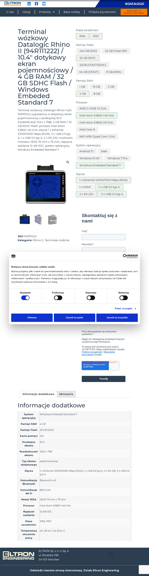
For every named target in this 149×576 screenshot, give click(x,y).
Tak (42, 435)
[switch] (58, 297)
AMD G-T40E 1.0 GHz (92, 108)
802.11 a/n (45, 489)
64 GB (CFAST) (89, 72)
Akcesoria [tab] (66, 394)
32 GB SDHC (47, 429)
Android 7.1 (86, 151)
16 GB (96, 86)
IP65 (42, 521)
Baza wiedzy (72, 12)
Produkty (45, 12)
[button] (67, 162)
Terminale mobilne (56, 240)
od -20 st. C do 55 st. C (52, 530)
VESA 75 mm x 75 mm (53, 499)
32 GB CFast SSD (116, 51)
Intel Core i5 (87, 129)
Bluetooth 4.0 (48, 480)
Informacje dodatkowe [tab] (38, 394)
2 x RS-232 (110, 470)
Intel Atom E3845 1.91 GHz (96, 122)
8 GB (97, 93)
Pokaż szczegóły (123, 308)
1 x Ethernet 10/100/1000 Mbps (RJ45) (61, 470)
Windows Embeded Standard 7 (58, 414)
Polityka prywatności (102, 12)
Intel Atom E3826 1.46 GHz (55, 505)
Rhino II (38, 240)
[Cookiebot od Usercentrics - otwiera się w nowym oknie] (125, 256)
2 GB (111, 86)
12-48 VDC (46, 511)
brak (104, 151)
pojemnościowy (49, 461)
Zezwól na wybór (74, 317)
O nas (10, 12)
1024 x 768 (46, 451)
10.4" (42, 442)
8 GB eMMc (113, 72)
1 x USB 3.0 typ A (93, 470)
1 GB (82, 86)
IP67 (48, 521)
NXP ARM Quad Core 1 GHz (97, 136)
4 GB (43, 423)
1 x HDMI (85, 187)
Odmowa (32, 317)
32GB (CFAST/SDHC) (92, 65)
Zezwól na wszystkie (117, 317)
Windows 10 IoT (89, 158)
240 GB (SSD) (88, 51)
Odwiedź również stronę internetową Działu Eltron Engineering (74, 570)
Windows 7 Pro (117, 158)
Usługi (26, 12)
